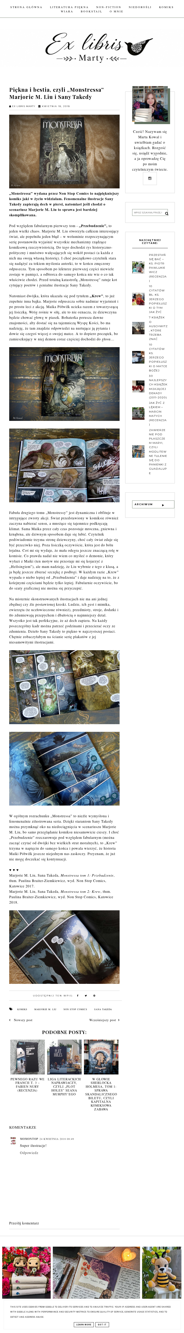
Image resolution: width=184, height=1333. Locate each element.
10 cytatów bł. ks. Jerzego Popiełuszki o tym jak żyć (158, 299)
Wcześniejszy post (102, 1020)
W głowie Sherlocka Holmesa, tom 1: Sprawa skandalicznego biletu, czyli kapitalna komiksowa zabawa (101, 1094)
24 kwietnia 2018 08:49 (56, 1139)
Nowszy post (23, 1020)
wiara (67, 11)
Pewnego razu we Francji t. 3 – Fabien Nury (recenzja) (28, 1084)
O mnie (116, 11)
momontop (29, 1139)
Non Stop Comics (75, 1009)
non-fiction (108, 7)
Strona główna (26, 7)
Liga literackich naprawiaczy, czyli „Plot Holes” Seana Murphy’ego (64, 1086)
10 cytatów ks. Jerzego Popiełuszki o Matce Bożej (158, 357)
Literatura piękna (69, 7)
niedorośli (140, 7)
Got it (102, 1325)
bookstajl (91, 11)
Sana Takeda (103, 1009)
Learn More (83, 1325)
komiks (166, 7)
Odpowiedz (29, 1152)
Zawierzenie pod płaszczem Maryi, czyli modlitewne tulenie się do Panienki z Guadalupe (158, 451)
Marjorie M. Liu (45, 1009)
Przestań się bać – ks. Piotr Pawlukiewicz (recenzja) (158, 267)
